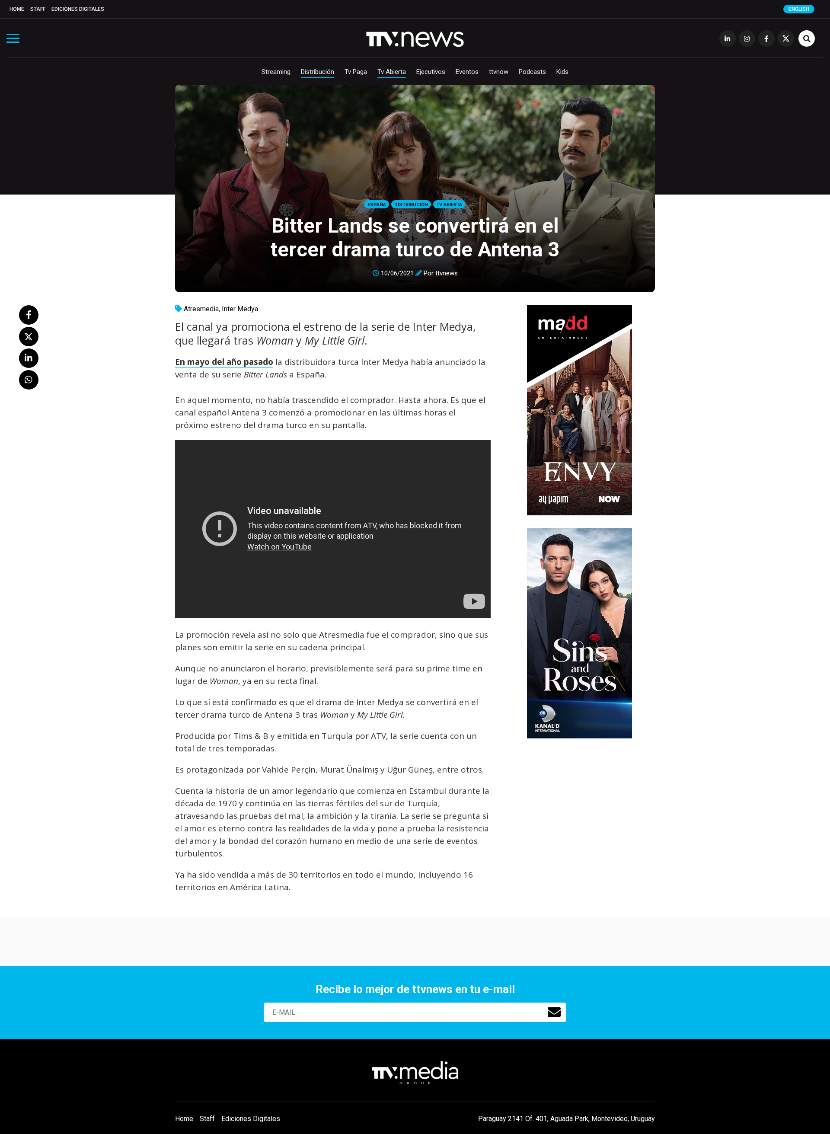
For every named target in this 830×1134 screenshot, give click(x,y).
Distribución (317, 72)
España (376, 205)
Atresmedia (201, 309)
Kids (562, 72)
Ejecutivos (430, 72)
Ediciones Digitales (77, 9)
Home (17, 9)
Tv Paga (356, 72)
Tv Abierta (391, 72)
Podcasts (532, 72)
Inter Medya (240, 309)
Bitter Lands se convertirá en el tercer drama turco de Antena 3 (415, 237)
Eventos (467, 72)
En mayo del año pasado (224, 361)
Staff (37, 9)
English (798, 9)
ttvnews (446, 273)
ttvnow (498, 72)
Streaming (276, 72)
